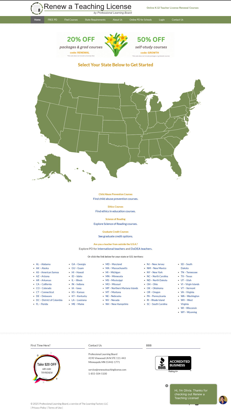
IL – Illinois (77, 280)
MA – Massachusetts (116, 268)
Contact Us (177, 19)
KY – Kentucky (79, 296)
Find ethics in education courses (115, 211)
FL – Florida (42, 304)
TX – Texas (186, 276)
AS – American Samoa (47, 272)
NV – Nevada (112, 300)
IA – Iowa (76, 288)
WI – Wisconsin (189, 308)
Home (37, 19)
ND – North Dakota (157, 280)
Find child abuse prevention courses (115, 198)
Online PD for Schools (141, 19)
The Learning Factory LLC (95, 403)
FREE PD (52, 19)
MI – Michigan (113, 272)
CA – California (44, 284)
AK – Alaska (42, 268)
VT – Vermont (188, 288)
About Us (117, 19)
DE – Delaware (44, 296)
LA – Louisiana (79, 300)
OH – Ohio (152, 284)
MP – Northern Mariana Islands (122, 288)
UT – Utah (186, 280)
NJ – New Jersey (155, 264)
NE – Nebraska (113, 296)
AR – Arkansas (43, 280)
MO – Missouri (113, 284)
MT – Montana (113, 292)
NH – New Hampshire (117, 304)
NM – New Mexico (156, 268)
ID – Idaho (77, 276)
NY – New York (155, 272)
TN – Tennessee (189, 272)
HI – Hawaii (78, 272)
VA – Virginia (187, 292)
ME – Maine (78, 304)
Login (162, 19)
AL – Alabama (43, 264)
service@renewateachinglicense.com (107, 369)
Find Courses (71, 19)
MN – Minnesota (114, 276)
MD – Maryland (114, 264)
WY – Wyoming (189, 312)
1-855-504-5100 (97, 373)
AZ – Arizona (42, 276)
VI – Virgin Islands (190, 284)
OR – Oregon (153, 292)
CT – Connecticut (45, 292)
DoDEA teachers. (141, 248)
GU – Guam (78, 268)
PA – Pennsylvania (156, 296)
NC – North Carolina (157, 276)
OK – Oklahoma (155, 288)
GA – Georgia (79, 264)
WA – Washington (190, 296)
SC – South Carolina (157, 304)
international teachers (111, 248)
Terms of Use (55, 407)
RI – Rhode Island (156, 300)
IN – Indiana (78, 284)
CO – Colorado (43, 288)
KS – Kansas (78, 292)
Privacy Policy (39, 407)
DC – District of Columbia (49, 300)
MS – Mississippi (114, 280)
